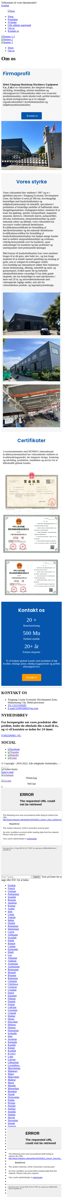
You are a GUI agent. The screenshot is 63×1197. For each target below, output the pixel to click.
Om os (11, 28)
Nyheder (12, 22)
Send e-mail (7, 772)
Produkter (13, 19)
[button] (31, 115)
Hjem (10, 16)
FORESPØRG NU (11, 735)
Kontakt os (13, 31)
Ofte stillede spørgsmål (19, 25)
